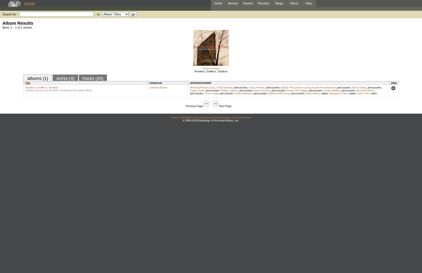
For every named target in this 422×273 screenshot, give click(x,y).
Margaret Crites (338, 93)
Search (248, 3)
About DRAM (179, 117)
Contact (195, 117)
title (27, 82)
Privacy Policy (211, 117)
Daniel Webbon (243, 93)
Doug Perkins (257, 87)
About (294, 3)
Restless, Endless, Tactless (211, 71)
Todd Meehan (224, 87)
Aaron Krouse (262, 90)
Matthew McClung (279, 93)
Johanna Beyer (211, 68)
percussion (240, 87)
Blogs (279, 3)
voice (373, 93)
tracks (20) (93, 78)
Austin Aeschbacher (324, 87)
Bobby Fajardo (229, 90)
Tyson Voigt (211, 93)
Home (218, 3)
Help (309, 3)
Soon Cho (363, 93)
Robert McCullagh (296, 90)
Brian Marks (313, 93)
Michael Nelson (365, 90)
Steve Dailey (359, 87)
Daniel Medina (332, 90)
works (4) (65, 78)
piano (325, 93)
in (98, 14)
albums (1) (37, 78)
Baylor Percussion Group (296, 87)
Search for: (9, 14)
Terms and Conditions (236, 117)
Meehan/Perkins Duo (202, 87)
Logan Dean (197, 90)
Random (263, 3)
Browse (233, 3)
